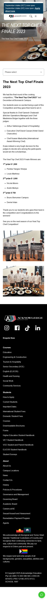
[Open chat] (41, 594)
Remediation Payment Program (16, 518)
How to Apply (8, 397)
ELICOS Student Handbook (15, 450)
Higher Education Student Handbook (18, 435)
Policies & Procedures (12, 490)
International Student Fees (14, 411)
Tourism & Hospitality (12, 362)
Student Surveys (10, 454)
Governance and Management (16, 494)
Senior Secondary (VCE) (13, 367)
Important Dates (9, 407)
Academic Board (10, 504)
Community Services (12, 386)
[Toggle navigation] (35, 16)
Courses (6, 421)
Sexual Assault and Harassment (16, 513)
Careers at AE (9, 509)
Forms (5, 431)
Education (7, 352)
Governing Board (10, 499)
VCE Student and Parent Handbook (18, 445)
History (6, 485)
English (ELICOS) (10, 371)
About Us (7, 466)
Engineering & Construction (15, 357)
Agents (6, 523)
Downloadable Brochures (14, 426)
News (5, 475)
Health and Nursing (11, 376)
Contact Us (7, 480)
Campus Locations (11, 471)
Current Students (10, 402)
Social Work (8, 381)
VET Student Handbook (13, 440)
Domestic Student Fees (13, 416)
